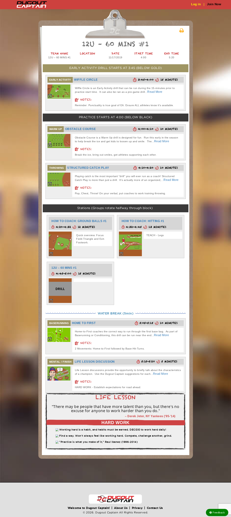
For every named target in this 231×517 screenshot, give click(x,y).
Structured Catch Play (88, 167)
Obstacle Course (80, 129)
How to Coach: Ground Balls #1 (79, 221)
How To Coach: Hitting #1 (143, 221)
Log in (197, 4)
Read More (154, 91)
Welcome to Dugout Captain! (89, 507)
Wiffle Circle (86, 79)
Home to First (84, 323)
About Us (121, 507)
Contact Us (155, 507)
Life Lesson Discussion (95, 361)
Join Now (214, 4)
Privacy (137, 507)
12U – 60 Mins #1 (64, 267)
